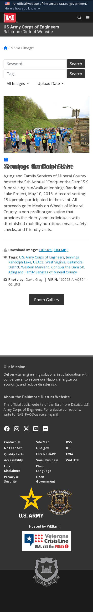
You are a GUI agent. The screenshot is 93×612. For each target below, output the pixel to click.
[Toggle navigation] (85, 18)
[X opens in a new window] (26, 428)
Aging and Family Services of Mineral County (42, 272)
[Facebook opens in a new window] (7, 428)
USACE (38, 262)
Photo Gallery (46, 299)
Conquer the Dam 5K (67, 267)
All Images (16, 83)
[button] (23, 8)
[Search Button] (77, 18)
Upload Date (49, 83)
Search (76, 63)
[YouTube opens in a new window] (35, 428)
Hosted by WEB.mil (44, 526)
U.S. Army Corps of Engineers (41, 257)
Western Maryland (35, 267)
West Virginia (55, 262)
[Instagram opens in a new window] (16, 428)
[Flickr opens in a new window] (45, 428)
